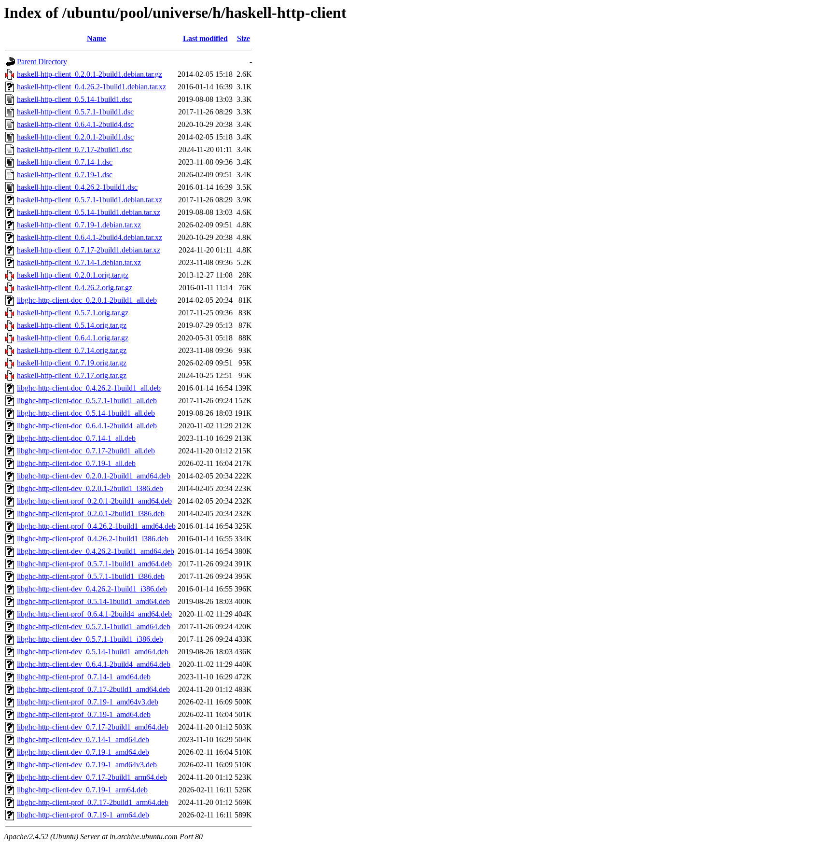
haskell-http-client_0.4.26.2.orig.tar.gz (74, 287)
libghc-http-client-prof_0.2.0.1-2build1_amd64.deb (94, 501)
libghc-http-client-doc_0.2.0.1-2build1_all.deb (87, 300)
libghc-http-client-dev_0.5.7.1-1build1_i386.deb (90, 639)
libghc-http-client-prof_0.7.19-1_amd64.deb (84, 714)
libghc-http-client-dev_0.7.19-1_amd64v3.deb (87, 764)
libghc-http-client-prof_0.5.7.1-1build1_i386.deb (91, 576)
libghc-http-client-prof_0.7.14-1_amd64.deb (84, 677)
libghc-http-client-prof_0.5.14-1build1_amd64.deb (93, 601)
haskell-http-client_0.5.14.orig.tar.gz (71, 325)
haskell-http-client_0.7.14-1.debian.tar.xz (79, 262)
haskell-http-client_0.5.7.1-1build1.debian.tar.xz (89, 200)
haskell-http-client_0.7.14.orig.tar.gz (71, 350)
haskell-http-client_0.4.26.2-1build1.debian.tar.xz (91, 87)
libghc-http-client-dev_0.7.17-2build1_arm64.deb (92, 777)
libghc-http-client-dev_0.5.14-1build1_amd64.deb (92, 652)
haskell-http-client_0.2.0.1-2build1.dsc (75, 137)
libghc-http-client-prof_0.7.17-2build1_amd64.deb (93, 689)
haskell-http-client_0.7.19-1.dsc (64, 174)
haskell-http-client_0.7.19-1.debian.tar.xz (79, 225)
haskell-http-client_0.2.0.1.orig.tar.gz (72, 275)
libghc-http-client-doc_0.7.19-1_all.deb (76, 463)
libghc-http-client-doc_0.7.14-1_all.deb (76, 438)
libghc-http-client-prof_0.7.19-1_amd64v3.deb (87, 702)
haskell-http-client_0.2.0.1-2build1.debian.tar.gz (89, 74)
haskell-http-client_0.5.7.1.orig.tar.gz (72, 313)
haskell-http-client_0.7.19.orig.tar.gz (71, 363)
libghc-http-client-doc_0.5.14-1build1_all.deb (86, 413)
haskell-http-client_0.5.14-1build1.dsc (74, 99)
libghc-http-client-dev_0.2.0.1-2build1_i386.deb (90, 488)
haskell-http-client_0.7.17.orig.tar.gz (71, 375)
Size (243, 38)
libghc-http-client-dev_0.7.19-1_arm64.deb (82, 790)
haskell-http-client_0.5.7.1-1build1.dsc (75, 112)
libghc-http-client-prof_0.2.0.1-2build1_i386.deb (91, 513)
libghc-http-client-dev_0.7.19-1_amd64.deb (83, 752)
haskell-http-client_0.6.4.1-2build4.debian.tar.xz (89, 237)
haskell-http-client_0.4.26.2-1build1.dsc (77, 187)
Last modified (205, 38)
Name (96, 38)
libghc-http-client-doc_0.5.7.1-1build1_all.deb (87, 400)
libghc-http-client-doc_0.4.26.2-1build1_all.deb (89, 388)
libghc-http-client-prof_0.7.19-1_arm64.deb (83, 815)
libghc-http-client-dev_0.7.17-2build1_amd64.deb (92, 727)
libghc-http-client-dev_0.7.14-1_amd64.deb (83, 739)
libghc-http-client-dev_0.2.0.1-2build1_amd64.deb (93, 476)
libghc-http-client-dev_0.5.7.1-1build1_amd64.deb (93, 626)
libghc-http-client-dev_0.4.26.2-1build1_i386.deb (92, 589)
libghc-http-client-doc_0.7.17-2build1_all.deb (86, 451)
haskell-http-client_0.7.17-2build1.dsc (74, 149)
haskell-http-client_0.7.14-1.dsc (64, 162)
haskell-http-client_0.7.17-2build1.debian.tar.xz (88, 250)
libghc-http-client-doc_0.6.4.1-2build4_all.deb (87, 426)
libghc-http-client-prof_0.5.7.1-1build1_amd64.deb (94, 564)
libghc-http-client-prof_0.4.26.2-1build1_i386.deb (92, 539)
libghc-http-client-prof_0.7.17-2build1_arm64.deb (92, 802)
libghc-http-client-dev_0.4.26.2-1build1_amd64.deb (95, 551)
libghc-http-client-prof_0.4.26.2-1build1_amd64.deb (96, 526)
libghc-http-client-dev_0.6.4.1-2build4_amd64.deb (93, 664)
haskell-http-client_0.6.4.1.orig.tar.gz (72, 338)
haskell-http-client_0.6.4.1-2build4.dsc (75, 124)
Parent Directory (42, 61)
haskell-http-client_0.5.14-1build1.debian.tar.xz (88, 212)
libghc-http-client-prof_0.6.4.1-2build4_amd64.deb (94, 614)
